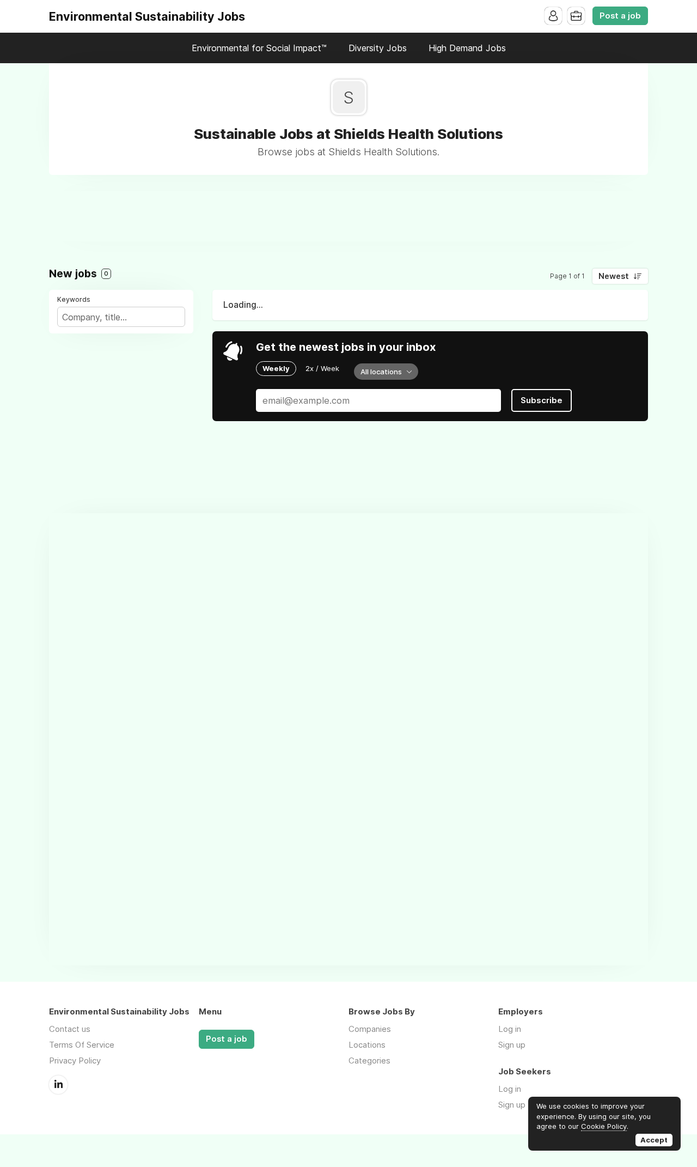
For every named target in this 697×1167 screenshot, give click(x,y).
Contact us (69, 1029)
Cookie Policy (604, 1126)
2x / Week (322, 368)
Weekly (276, 368)
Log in (509, 1029)
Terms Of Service (81, 1045)
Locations (367, 1045)
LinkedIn (58, 1084)
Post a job (620, 16)
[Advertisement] (348, 215)
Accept (654, 1139)
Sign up (511, 1045)
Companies (369, 1029)
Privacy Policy (75, 1060)
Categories (369, 1060)
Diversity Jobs (377, 47)
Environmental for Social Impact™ (259, 47)
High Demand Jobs (467, 47)
